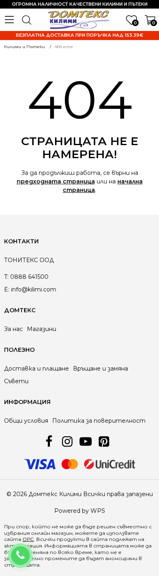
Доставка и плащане (36, 368)
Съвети (16, 381)
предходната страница (56, 181)
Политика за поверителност (99, 420)
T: (6, 276)
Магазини (41, 329)
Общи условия (26, 420)
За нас (13, 329)
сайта (99, 539)
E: (6, 289)
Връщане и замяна (100, 368)
